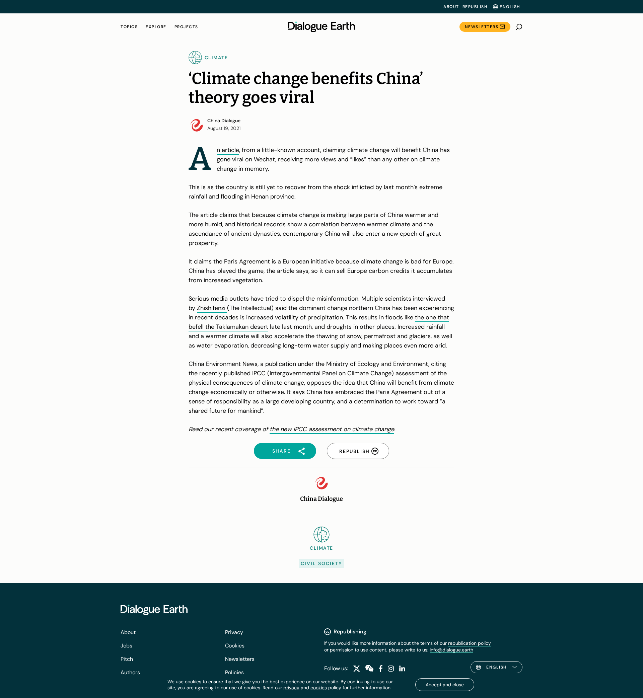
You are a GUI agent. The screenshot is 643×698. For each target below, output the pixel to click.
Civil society (321, 563)
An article (228, 150)
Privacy (234, 632)
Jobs (126, 645)
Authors (130, 672)
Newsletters (482, 26)
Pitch (127, 659)
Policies (234, 672)
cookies (318, 688)
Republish (475, 6)
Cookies (234, 645)
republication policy (469, 643)
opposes (320, 383)
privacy (291, 688)
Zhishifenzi (212, 308)
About (451, 6)
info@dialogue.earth (451, 650)
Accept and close (445, 685)
